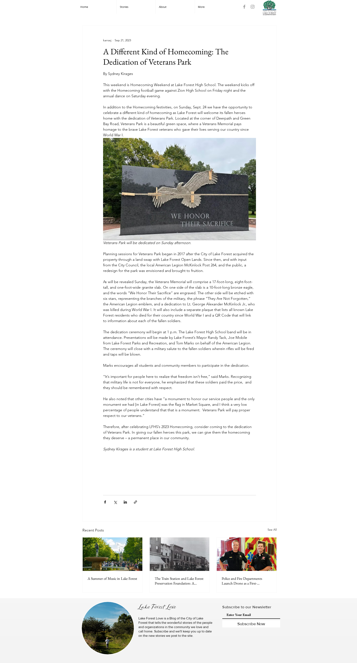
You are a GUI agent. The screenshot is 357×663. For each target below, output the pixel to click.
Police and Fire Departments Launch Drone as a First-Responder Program (242, 581)
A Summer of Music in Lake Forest (112, 578)
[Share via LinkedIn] (125, 502)
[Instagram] (252, 6)
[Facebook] (244, 6)
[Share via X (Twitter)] (115, 502)
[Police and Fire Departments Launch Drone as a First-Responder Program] (246, 554)
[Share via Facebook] (105, 502)
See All (272, 529)
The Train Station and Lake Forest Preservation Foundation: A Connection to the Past (179, 581)
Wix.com (136, 661)
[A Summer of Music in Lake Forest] (112, 554)
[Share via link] (135, 502)
